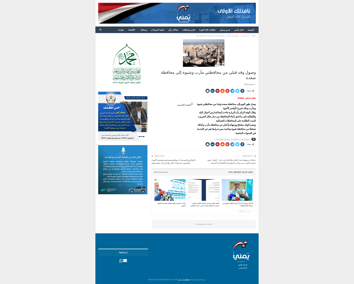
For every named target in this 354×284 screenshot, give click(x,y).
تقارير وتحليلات (188, 30)
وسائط (144, 30)
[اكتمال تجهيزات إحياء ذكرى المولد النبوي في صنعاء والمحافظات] (237, 190)
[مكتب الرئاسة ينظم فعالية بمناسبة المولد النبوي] (170, 190)
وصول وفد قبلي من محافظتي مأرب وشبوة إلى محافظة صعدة (232, 139)
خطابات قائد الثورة (207, 30)
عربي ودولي (225, 30)
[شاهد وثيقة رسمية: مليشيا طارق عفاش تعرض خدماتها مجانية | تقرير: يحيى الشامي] (203, 190)
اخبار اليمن (239, 30)
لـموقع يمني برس (184, 280)
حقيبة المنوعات (157, 30)
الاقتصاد (131, 30)
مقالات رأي (173, 30)
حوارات (121, 30)
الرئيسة (251, 30)
